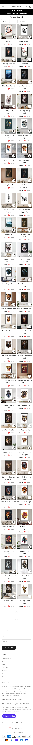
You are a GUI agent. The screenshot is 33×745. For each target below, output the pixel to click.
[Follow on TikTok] (22, 722)
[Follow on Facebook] (3, 722)
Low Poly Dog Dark (8, 64)
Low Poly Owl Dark (8, 452)
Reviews (4, 671)
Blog (3, 661)
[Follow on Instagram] (7, 722)
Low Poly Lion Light (24, 502)
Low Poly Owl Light (24, 430)
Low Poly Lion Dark (8, 526)
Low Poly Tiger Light (8, 309)
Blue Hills (8, 234)
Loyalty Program (6, 658)
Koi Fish (8, 41)
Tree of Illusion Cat (24, 41)
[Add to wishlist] (13, 37)
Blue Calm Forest (8, 86)
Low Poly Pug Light (24, 405)
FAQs (3, 664)
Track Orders (5, 668)
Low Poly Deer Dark (8, 185)
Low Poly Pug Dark (8, 430)
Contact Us (5, 677)
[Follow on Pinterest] (12, 722)
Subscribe (8, 647)
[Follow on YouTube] (17, 722)
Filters (6, 21)
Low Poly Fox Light (8, 160)
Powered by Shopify (22, 732)
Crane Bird (24, 64)
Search (4, 674)
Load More (16, 620)
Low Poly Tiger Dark (24, 309)
